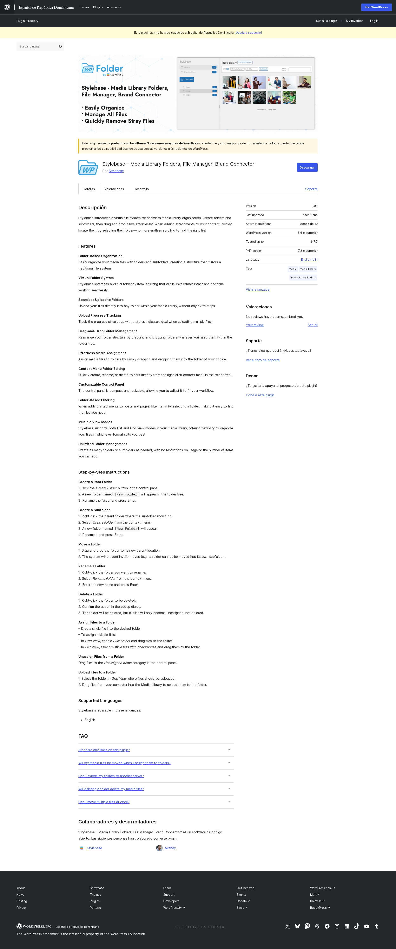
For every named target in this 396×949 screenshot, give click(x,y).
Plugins (95, 901)
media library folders (303, 277)
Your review (255, 325)
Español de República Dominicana (77, 926)
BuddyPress (320, 907)
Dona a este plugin (260, 395)
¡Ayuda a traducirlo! (248, 32)
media (293, 269)
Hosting (21, 901)
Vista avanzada (258, 289)
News (20, 894)
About (20, 888)
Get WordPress (376, 7)
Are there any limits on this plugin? (104, 750)
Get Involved (246, 888)
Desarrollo (141, 189)
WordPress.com (322, 888)
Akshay (170, 848)
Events (241, 894)
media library (308, 269)
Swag (242, 907)
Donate (243, 901)
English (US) (309, 259)
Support (168, 894)
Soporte (311, 189)
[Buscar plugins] (60, 46)
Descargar (307, 167)
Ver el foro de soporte (263, 360)
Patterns (95, 907)
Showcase (97, 888)
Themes (95, 894)
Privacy (21, 907)
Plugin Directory (27, 21)
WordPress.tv (174, 907)
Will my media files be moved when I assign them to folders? (124, 763)
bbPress (317, 901)
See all (313, 325)
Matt (315, 894)
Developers (171, 901)
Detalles (89, 189)
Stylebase (116, 171)
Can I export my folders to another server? (111, 776)
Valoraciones (114, 189)
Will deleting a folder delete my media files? (111, 789)
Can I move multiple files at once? (104, 802)
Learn (167, 888)
